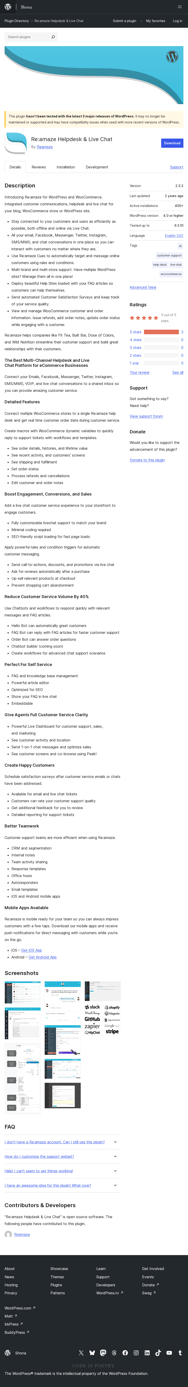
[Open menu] (180, 7)
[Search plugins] (53, 37)
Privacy (11, 1293)
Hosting (11, 1285)
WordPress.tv (110, 1293)
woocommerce (171, 274)
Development (97, 167)
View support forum (146, 416)
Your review (139, 372)
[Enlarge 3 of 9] (34, 1049)
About (10, 1268)
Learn (101, 1268)
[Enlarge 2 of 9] (34, 1013)
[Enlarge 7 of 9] (74, 1088)
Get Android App (43, 957)
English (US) (174, 235)
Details (15, 167)
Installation (66, 167)
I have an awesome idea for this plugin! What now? (48, 1185)
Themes (57, 1277)
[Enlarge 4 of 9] (74, 987)
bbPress (14, 1324)
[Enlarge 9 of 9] (114, 1011)
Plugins (56, 1285)
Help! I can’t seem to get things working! (39, 1171)
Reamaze (45, 147)
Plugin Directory (17, 21)
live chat (176, 264)
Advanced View (143, 287)
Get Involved (153, 1268)
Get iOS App (31, 950)
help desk (160, 264)
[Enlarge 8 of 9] (114, 987)
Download (172, 143)
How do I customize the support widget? (39, 1156)
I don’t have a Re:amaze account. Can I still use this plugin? (55, 1142)
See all (177, 372)
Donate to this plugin (147, 460)
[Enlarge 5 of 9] (74, 1031)
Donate (150, 1285)
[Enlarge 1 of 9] (34, 987)
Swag (149, 1293)
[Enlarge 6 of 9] (74, 1065)
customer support (169, 255)
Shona (20, 1353)
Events (148, 1277)
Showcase (59, 1268)
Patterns (57, 1293)
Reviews (39, 167)
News (9, 1277)
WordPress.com (20, 1308)
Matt (11, 1316)
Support (176, 167)
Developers (105, 1285)
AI (180, 246)
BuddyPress (17, 1332)
